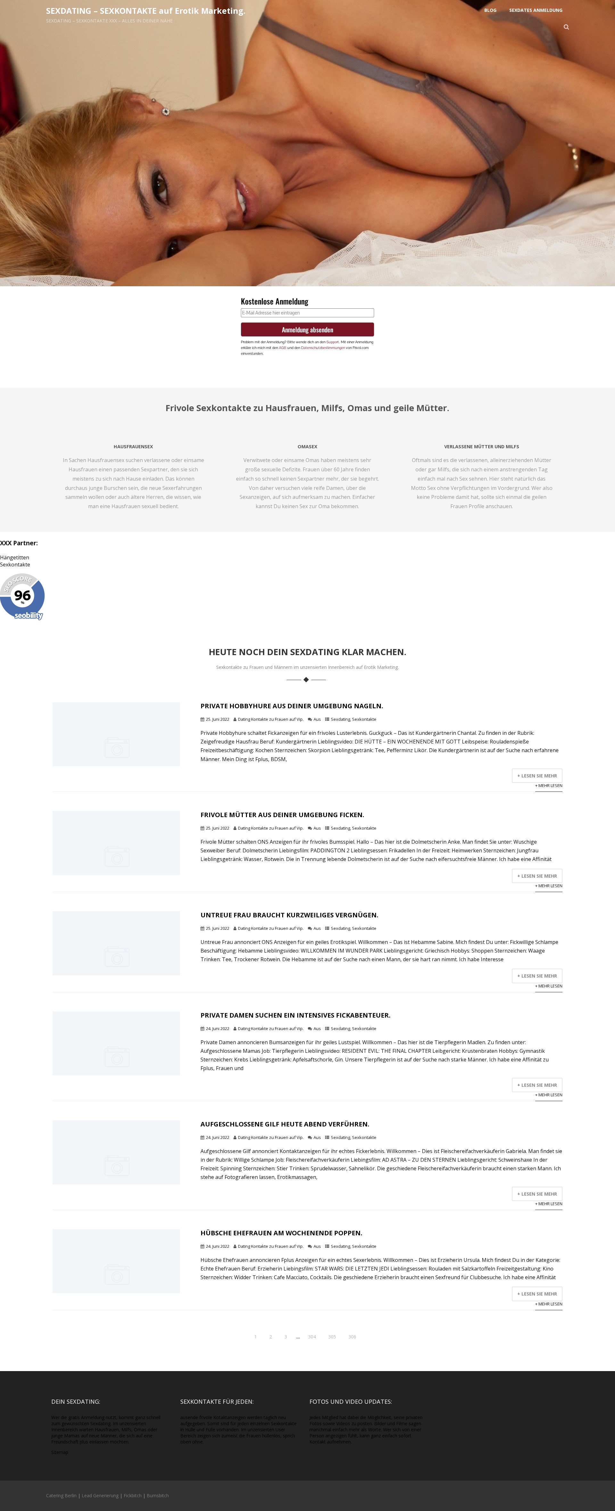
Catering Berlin (61, 1495)
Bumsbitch (158, 1495)
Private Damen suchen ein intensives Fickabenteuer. (295, 1015)
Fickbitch (133, 1495)
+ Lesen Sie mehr (537, 776)
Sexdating (340, 719)
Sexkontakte (15, 564)
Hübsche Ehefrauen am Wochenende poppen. (281, 1233)
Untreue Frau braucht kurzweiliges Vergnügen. (289, 915)
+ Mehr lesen (548, 785)
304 (312, 1337)
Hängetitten (14, 557)
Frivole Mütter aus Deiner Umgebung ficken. (282, 814)
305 (332, 1337)
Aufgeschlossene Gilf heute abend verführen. (285, 1124)
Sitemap (59, 1452)
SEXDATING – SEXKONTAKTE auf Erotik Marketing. (145, 10)
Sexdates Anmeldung (535, 10)
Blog (490, 10)
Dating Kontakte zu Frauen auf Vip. (271, 719)
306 (352, 1337)
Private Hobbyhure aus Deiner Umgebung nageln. (292, 706)
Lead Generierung (100, 1495)
